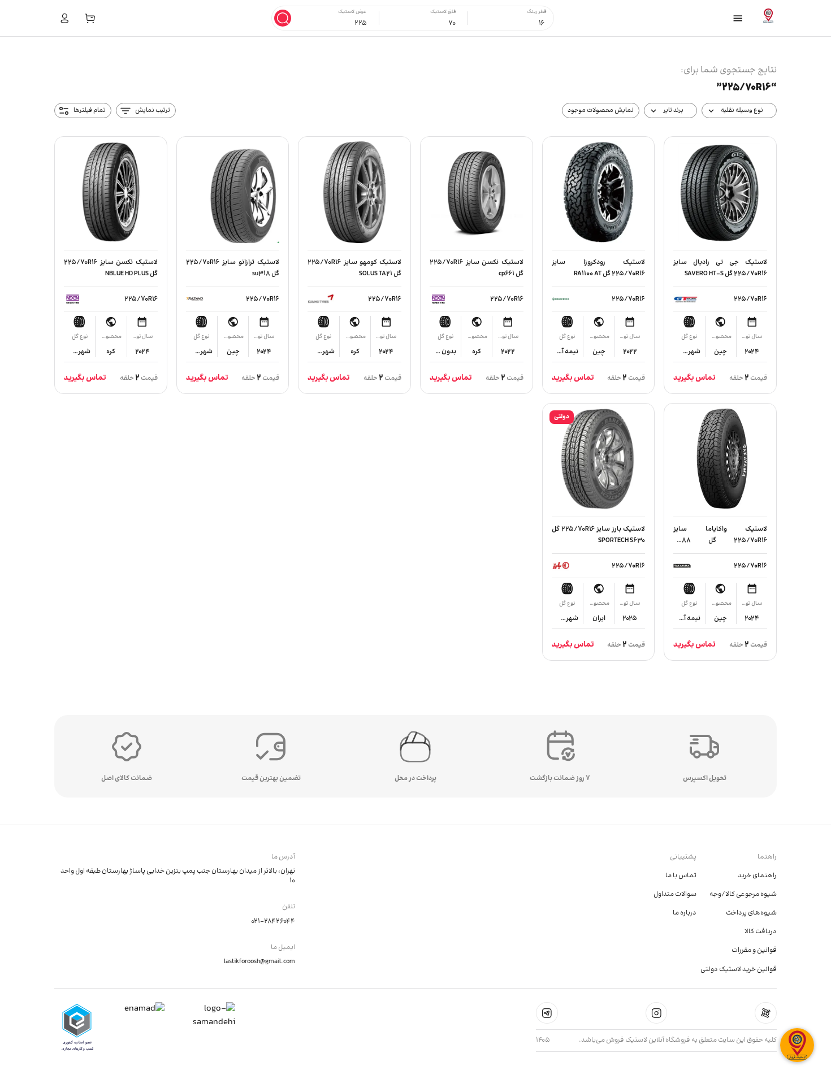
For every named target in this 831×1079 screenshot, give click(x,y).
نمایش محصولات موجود (601, 110)
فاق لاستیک (443, 12)
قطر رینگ (537, 12)
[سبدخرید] (90, 18)
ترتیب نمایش (152, 110)
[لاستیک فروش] (768, 18)
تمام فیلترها (89, 110)
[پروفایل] (64, 18)
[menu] (738, 18)
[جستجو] (282, 18)
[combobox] (513, 23)
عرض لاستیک (352, 12)
